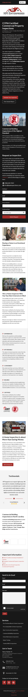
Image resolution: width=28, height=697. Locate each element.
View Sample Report (9, 101)
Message (4, 590)
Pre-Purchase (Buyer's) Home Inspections (13, 623)
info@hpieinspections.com (12, 185)
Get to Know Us (8, 464)
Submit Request (14, 217)
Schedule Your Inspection (10, 97)
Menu (24, 2)
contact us (5, 177)
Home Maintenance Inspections (11, 636)
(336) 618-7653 (6, 2)
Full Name (4, 189)
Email (3, 195)
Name (3, 578)
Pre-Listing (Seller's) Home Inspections (12, 626)
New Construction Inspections (10, 630)
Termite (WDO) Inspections (10, 643)
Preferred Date (6, 209)
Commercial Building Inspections (11, 633)
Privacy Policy (14, 695)
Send (5, 613)
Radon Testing (6, 640)
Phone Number (6, 202)
